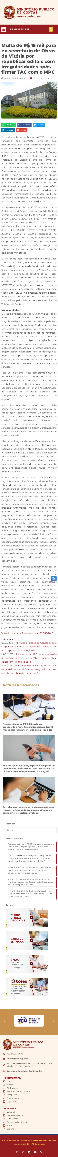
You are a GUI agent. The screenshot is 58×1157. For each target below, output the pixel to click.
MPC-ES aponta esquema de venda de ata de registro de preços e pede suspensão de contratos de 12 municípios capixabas (30, 882)
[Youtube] (35, 1152)
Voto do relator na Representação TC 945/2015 (27, 633)
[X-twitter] (41, 1152)
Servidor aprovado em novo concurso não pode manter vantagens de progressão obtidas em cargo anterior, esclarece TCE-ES (28, 810)
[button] (3, 29)
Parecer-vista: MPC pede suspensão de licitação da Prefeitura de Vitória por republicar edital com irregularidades (29, 658)
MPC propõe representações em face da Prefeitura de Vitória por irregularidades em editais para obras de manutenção (29, 669)
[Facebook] (29, 1152)
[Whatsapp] (17, 1152)
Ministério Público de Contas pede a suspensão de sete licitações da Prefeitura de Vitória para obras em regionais (29, 647)
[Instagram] (23, 1152)
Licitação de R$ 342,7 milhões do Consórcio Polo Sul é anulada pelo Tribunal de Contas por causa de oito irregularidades (30, 894)
